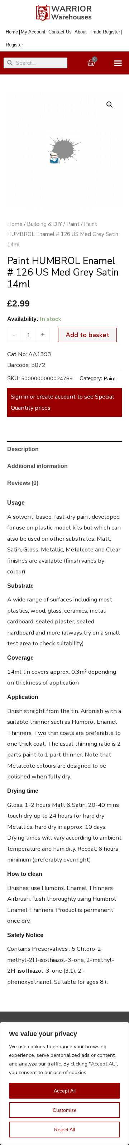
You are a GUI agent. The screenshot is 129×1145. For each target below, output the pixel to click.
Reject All (64, 1129)
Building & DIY (44, 224)
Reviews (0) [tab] (22, 483)
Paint (73, 224)
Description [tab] (23, 449)
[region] (64, 1083)
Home (15, 224)
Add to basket (87, 335)
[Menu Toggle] (119, 63)
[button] (109, 104)
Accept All (65, 1091)
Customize (65, 1110)
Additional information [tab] (37, 466)
